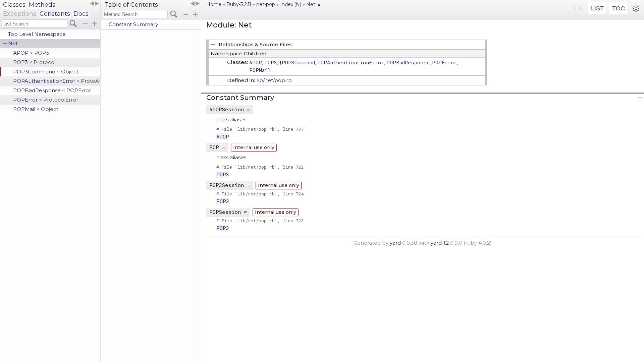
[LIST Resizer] (94, 4)
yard (395, 243)
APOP (31, 53)
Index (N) (290, 4)
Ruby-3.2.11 (238, 4)
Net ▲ (313, 4)
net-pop (265, 4)
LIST (597, 8)
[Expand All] (195, 14)
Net (13, 43)
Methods (42, 4)
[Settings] (636, 8)
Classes (14, 4)
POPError (45, 100)
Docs (81, 13)
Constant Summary (133, 24)
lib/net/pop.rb (274, 80)
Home (213, 4)
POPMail (35, 109)
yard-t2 (440, 243)
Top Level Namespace (37, 34)
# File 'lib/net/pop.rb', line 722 (260, 167)
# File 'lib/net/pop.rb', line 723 (260, 221)
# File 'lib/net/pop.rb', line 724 (260, 194)
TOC (618, 8)
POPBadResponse (52, 90)
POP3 (34, 62)
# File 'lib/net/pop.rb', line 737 (260, 129)
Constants (55, 13)
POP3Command (45, 71)
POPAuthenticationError (56, 81)
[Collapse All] (186, 14)
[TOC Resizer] (195, 4)
